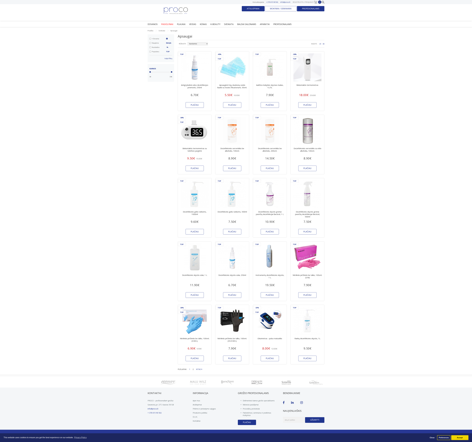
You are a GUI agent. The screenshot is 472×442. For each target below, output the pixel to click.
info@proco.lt (285, 2)
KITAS (198, 369)
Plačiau (247, 422)
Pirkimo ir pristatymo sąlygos (204, 409)
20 (320, 44)
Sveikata (229, 24)
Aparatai (265, 24)
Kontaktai (196, 421)
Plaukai (181, 24)
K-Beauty (215, 24)
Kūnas (203, 24)
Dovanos (153, 24)
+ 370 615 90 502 (272, 2)
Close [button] (432, 438)
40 (323, 44)
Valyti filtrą (168, 58)
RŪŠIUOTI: (182, 44)
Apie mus (196, 400)
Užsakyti (314, 420)
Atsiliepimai (253, 8)
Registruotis (298, 2)
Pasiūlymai (167, 24)
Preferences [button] (444, 438)
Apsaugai (173, 31)
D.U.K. (195, 417)
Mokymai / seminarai (281, 8)
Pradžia (150, 31)
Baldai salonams (246, 24)
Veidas (192, 24)
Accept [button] (460, 438)
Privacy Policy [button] (80, 437)
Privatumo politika (200, 413)
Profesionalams (310, 8)
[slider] (150, 72)
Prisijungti (309, 2)
